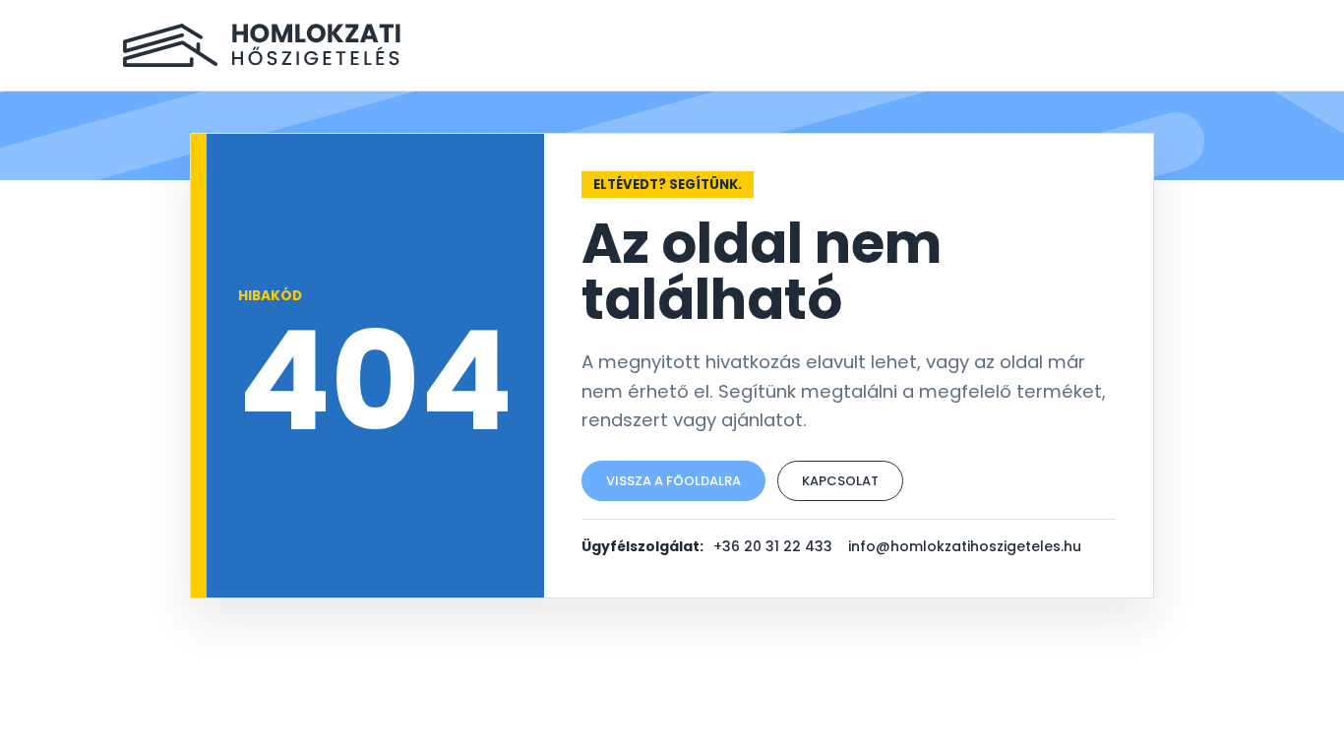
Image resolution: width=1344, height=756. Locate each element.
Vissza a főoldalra (673, 481)
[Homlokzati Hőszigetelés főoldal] (261, 45)
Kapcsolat (840, 481)
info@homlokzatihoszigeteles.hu (964, 546)
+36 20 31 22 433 (772, 546)
